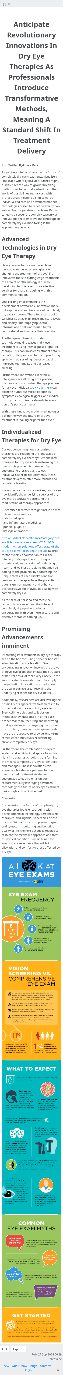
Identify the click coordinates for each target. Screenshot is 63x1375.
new (6, 1366)
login (28, 1370)
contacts (45, 1366)
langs (33, 1366)
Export (17, 1349)
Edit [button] (4, 1349)
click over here (42, 387)
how (24, 1366)
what (15, 1366)
